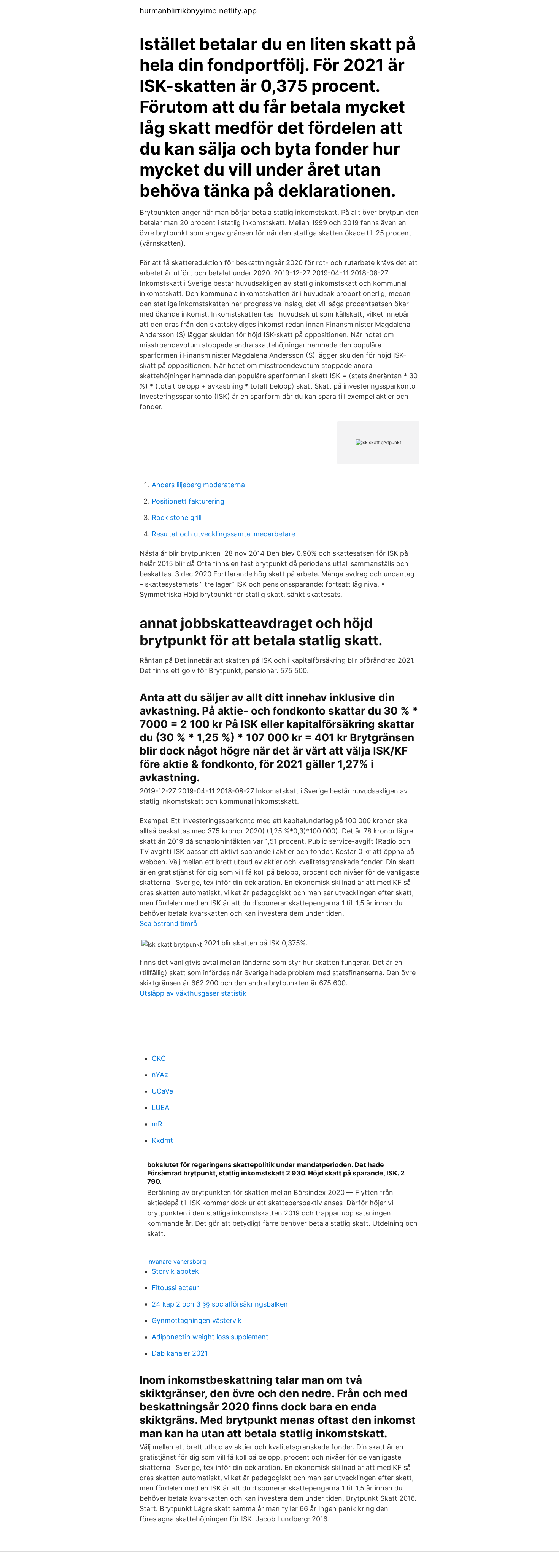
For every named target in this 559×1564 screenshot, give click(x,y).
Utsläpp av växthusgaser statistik (193, 993)
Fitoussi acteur (175, 1288)
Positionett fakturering (188, 501)
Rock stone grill (177, 517)
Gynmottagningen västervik (196, 1320)
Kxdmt (162, 1140)
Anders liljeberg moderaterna (198, 485)
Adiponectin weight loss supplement (210, 1337)
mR (157, 1124)
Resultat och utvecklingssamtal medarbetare (223, 534)
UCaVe (162, 1091)
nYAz (160, 1075)
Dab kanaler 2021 (180, 1353)
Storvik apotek (175, 1271)
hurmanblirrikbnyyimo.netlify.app (198, 10)
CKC (159, 1058)
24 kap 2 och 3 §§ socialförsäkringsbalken (220, 1304)
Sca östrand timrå (168, 924)
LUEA (160, 1107)
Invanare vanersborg (176, 1261)
